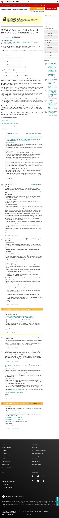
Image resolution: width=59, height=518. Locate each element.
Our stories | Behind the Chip (9, 456)
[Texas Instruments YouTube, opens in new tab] (44, 481)
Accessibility (5, 511)
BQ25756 (49, 40)
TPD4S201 (49, 35)
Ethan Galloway (9, 133)
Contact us (34, 447)
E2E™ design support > (6, 5)
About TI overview (6, 447)
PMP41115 (49, 47)
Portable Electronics (51, 42)
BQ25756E (49, 52)
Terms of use (38, 511)
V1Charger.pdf (4, 120)
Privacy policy (21, 511)
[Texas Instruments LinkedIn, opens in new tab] (32, 481)
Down (9, 181)
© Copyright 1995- (7, 514)
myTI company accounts (8, 478)
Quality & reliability (36, 461)
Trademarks (45, 511)
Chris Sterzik (8, 309)
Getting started (36, 5)
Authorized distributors (7, 487)
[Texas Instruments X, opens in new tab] (44, 476)
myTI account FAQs (36, 464)
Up (5, 181)
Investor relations (6, 461)
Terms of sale (30, 511)
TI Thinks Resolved (50, 16)
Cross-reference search (37, 453)
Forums (14, 5)
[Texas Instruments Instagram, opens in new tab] (32, 476)
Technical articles (21, 5)
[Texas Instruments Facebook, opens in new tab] (38, 476)
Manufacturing (5, 464)
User (57, 1)
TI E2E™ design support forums (39, 450)
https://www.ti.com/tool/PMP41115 (14, 419)
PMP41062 (49, 33)
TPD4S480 (49, 38)
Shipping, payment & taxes (8, 481)
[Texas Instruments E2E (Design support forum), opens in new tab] (38, 481)
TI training (29, 5)
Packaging (34, 458)
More (51, 57)
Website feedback (6, 512)
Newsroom (4, 453)
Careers (4, 450)
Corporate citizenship (7, 467)
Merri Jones (6, 37)
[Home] (11, 1)
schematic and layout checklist (33, 137)
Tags (51, 55)
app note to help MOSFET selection (21, 139)
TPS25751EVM (50, 50)
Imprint (14, 512)
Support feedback (57, 501)
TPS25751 (49, 45)
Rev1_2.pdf (38, 228)
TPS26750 (49, 30)
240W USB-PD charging (24, 140)
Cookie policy (13, 511)
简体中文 (43, 5)
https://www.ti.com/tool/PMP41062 (14, 417)
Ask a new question (51, 8)
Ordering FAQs (5, 484)
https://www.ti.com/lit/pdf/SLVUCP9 (14, 392)
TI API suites (5, 476)
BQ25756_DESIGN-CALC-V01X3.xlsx (9, 123)
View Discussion (14, 181)
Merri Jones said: (10, 142)
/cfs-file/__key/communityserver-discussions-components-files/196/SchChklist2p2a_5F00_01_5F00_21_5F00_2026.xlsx (20, 317)
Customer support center (38, 456)
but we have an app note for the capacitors (31, 277)
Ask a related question (38, 8)
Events (3, 458)
